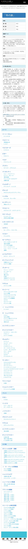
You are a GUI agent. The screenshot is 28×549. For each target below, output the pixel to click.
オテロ (6, 300)
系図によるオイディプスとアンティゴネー (14, 457)
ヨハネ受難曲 (7, 468)
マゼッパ (6, 333)
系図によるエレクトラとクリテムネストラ (14, 453)
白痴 (5, 383)
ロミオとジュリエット (10, 419)
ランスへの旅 (7, 303)
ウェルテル (7, 236)
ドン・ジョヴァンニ (9, 247)
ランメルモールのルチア (10, 178)
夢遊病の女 (7, 142)
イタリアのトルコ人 (9, 296)
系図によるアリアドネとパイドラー (13, 451)
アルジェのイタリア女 (10, 295)
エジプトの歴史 (8, 512)
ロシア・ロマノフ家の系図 (11, 527)
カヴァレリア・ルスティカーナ (12, 210)
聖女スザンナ (7, 204)
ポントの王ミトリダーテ (10, 242)
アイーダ (6, 353)
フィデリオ (7, 136)
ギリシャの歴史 (8, 514)
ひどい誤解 (7, 293)
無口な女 (6, 321)
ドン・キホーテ (8, 405)
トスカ (6, 273)
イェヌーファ (7, 216)
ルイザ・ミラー (8, 343)
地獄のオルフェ (8, 262)
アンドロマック (8, 491)
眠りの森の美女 (8, 438)
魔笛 (5, 250)
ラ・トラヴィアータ (9, 348)
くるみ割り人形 (8, 440)
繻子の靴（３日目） (9, 498)
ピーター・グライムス (10, 168)
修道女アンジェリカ (9, 278)
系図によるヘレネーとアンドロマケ (13, 455)
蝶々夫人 (6, 274)
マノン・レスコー (9, 269)
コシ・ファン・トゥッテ (10, 248)
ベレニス (6, 493)
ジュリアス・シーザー (10, 478)
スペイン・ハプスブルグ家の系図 (13, 519)
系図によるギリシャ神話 (10, 463)
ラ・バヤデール (8, 407)
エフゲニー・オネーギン (10, 332)
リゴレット (7, 344)
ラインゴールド (8, 370)
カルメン (6, 156)
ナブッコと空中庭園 (9, 522)
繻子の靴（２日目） (9, 496)
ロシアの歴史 (7, 525)
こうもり (6, 309)
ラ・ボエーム (7, 271)
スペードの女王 (8, 335)
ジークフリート (8, 374)
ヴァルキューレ (8, 372)
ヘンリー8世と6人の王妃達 (11, 524)
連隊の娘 (6, 180)
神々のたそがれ (8, 375)
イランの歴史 (7, 511)
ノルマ (6, 144)
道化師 (6, 224)
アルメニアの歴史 (9, 509)
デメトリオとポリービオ (10, 291)
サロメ (6, 315)
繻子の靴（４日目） (9, 500)
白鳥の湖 (6, 437)
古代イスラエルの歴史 (10, 516)
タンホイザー (7, 364)
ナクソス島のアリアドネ (10, 318)
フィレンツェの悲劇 (9, 389)
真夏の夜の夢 (7, 476)
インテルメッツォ (9, 320)
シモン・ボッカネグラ (10, 349)
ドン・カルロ (7, 351)
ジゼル (6, 399)
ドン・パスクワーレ (9, 173)
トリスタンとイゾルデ (10, 367)
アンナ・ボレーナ (9, 175)
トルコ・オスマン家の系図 (11, 521)
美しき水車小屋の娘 (9, 484)
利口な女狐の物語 (9, 218)
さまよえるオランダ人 (10, 362)
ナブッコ (6, 341)
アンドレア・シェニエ (10, 186)
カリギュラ (7, 501)
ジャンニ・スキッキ (9, 279)
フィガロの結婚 (8, 245)
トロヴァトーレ (8, 346)
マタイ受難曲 (7, 470)
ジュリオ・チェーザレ (10, 198)
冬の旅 (6, 485)
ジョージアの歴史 (9, 517)
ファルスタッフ (8, 356)
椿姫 (5, 413)
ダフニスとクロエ (9, 425)
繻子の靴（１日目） (9, 495)
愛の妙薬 (6, 177)
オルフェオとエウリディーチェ (12, 192)
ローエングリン (8, 365)
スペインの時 (7, 285)
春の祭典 (6, 431)
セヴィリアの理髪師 (9, 298)
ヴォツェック (7, 162)
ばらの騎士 (7, 317)
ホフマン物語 (7, 264)
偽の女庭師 (7, 243)
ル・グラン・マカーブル (10, 230)
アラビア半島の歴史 (9, 507)
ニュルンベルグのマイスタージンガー (14, 369)
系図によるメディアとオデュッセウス (14, 459)
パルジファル (7, 377)
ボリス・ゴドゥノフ (9, 256)
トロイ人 (6, 150)
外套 (5, 276)
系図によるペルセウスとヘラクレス (13, 461)
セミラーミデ (7, 301)
